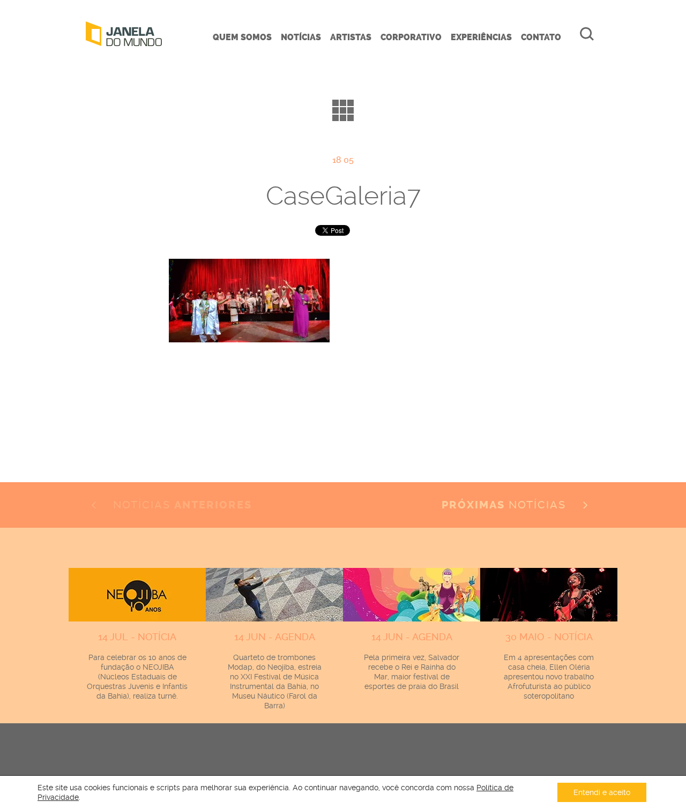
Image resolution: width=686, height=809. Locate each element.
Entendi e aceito (601, 792)
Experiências (481, 37)
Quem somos (242, 37)
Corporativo (411, 37)
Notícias (301, 37)
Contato (541, 37)
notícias (506, 504)
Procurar (587, 34)
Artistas (350, 37)
